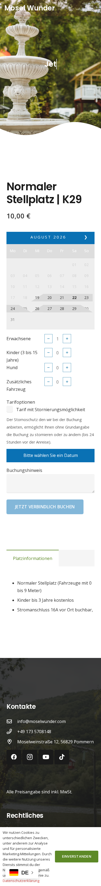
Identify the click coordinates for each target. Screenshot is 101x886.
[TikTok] (61, 757)
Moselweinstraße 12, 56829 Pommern (55, 742)
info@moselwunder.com (41, 721)
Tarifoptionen (20, 402)
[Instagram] (29, 757)
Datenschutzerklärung (21, 880)
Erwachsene (18, 339)
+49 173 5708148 (34, 731)
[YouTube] (46, 757)
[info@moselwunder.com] (11, 721)
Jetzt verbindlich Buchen (45, 507)
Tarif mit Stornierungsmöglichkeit (50, 409)
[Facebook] (13, 757)
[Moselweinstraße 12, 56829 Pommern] (11, 741)
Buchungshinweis (24, 470)
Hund (12, 367)
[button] (90, 8)
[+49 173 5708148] (11, 731)
